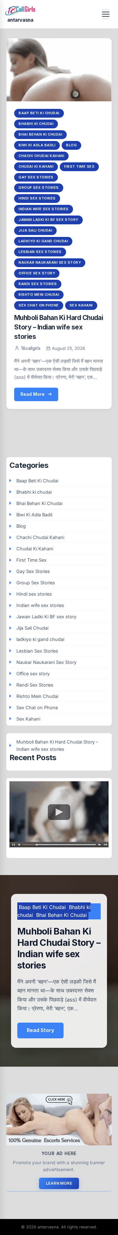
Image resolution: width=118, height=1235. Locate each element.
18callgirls (31, 348)
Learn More (59, 1183)
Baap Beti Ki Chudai (39, 113)
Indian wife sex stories (44, 209)
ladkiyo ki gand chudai (43, 241)
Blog (71, 145)
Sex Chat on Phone (39, 305)
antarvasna (20, 20)
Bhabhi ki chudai (36, 123)
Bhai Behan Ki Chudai (40, 134)
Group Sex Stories (39, 187)
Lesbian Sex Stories (40, 252)
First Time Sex (79, 166)
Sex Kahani (81, 305)
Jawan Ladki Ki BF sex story (48, 219)
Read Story (40, 1030)
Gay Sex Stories (36, 177)
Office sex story (37, 273)
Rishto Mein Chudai (39, 294)
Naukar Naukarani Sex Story (50, 262)
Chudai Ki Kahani (36, 166)
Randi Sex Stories (38, 284)
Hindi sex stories (37, 198)
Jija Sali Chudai (35, 230)
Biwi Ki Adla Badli (37, 145)
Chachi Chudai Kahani (41, 156)
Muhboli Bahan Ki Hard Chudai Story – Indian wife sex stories (58, 327)
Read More (32, 394)
